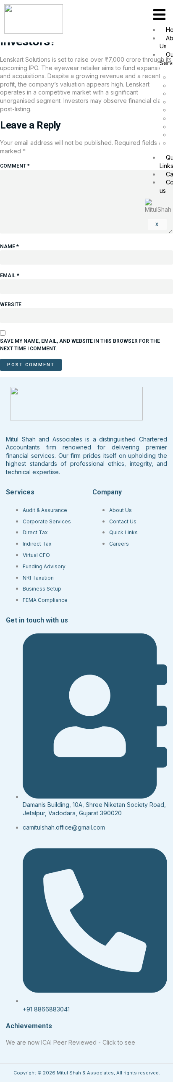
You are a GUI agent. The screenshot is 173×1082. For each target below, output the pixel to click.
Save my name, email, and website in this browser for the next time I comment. (80, 345)
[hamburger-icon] (159, 15)
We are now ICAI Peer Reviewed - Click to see (70, 1042)
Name (9, 246)
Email (9, 275)
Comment (15, 166)
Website (10, 304)
